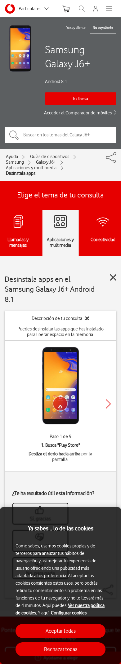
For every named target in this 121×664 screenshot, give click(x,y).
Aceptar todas (61, 631)
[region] (60, 585)
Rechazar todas (60, 649)
